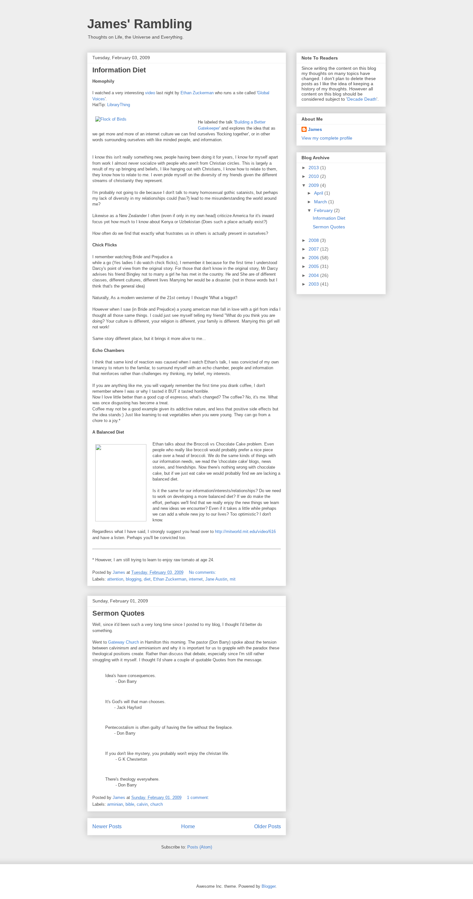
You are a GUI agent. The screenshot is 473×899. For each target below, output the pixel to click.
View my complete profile (326, 138)
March (321, 201)
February (324, 210)
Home (188, 826)
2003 (314, 284)
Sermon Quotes (118, 613)
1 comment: (198, 797)
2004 (314, 275)
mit (233, 579)
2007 (314, 249)
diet (147, 579)
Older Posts (267, 826)
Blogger (268, 886)
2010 (314, 176)
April (319, 193)
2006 (314, 257)
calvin (142, 804)
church (156, 804)
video (150, 92)
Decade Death (361, 99)
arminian (115, 804)
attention (115, 579)
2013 (314, 167)
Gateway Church (123, 642)
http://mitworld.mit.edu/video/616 (245, 531)
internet (196, 579)
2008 (314, 240)
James (315, 129)
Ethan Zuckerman (197, 92)
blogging (133, 579)
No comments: (203, 572)
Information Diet (119, 70)
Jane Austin (216, 579)
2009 (314, 185)
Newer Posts (107, 826)
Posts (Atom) (199, 847)
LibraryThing (118, 104)
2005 (314, 266)
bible (129, 804)
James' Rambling (139, 24)
